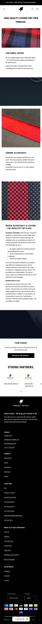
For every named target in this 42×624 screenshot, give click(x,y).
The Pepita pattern (9, 502)
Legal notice (7, 550)
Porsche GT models (9, 492)
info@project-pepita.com (11, 439)
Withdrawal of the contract (11, 555)
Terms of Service (8, 541)
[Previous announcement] (4, 2)
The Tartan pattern (9, 506)
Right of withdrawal (9, 559)
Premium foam (8, 520)
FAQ (5, 488)
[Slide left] (16, 391)
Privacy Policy (8, 545)
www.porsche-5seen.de (11, 383)
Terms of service (33, 616)
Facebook (7, 576)
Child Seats (7, 472)
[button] (4, 9)
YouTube (6, 580)
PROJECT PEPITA (13, 616)
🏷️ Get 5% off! (19, 619)
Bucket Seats (7, 458)
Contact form (8, 435)
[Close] (27, 619)
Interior (6, 462)
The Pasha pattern (9, 511)
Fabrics (6, 476)
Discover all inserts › (21, 355)
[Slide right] (25, 391)
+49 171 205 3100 (9, 447)
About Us (6, 532)
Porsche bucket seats (10, 497)
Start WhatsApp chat (10, 443)
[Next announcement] (38, 2)
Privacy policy (23, 616)
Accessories (7, 467)
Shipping (6, 536)
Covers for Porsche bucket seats (13, 515)
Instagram (7, 571)
